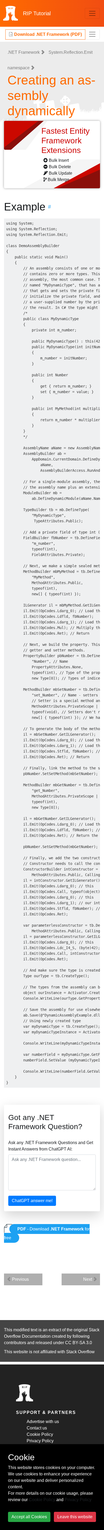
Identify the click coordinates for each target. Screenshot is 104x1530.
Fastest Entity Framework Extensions (65, 140)
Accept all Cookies (29, 1516)
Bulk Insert (59, 160)
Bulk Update (60, 173)
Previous (20, 1279)
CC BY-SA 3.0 (78, 1342)
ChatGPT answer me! (32, 1200)
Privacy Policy (40, 1441)
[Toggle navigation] (92, 13)
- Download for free (47, 1233)
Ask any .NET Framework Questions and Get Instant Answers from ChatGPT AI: (50, 1145)
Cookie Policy (40, 1434)
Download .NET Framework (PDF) (47, 34)
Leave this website (75, 1516)
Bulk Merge (58, 179)
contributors (15, 1342)
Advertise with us (43, 1421)
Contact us (37, 1428)
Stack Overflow (80, 1351)
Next (88, 1279)
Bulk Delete (60, 166)
